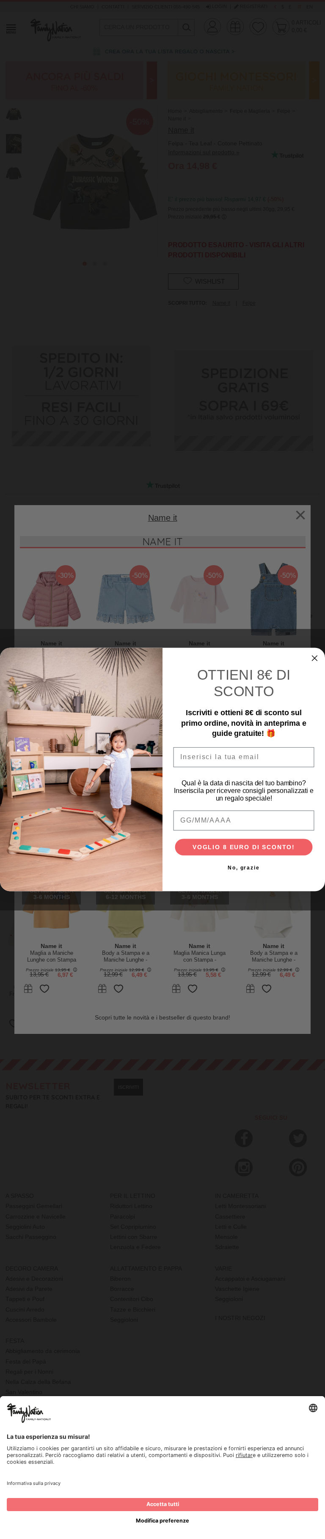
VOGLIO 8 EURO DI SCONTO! (244, 847)
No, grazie (244, 868)
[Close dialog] (314, 658)
